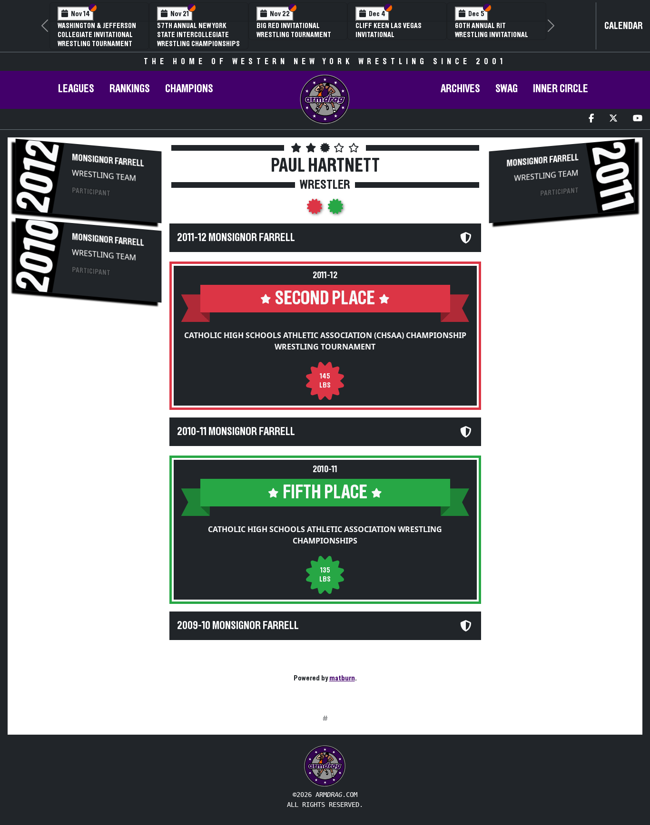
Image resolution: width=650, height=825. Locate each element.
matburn (342, 678)
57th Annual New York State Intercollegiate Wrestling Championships (198, 35)
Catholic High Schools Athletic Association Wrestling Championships (325, 535)
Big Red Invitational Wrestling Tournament (293, 30)
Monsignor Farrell (108, 160)
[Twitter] (613, 119)
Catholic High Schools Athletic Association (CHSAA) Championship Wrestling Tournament (325, 341)
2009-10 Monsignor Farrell (238, 625)
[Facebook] (591, 119)
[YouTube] (637, 119)
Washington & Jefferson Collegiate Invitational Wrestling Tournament (97, 35)
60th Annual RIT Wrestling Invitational (491, 30)
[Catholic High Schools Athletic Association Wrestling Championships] (335, 209)
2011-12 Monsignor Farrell (236, 237)
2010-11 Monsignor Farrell (236, 431)
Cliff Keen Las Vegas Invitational (388, 30)
